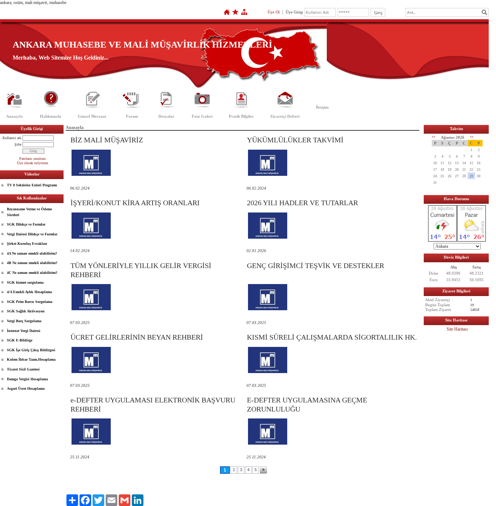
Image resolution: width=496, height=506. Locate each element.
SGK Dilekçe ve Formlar (26, 224)
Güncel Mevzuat (92, 116)
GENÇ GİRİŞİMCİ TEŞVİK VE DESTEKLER (315, 266)
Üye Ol (274, 12)
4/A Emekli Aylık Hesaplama (29, 292)
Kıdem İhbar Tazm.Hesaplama (31, 359)
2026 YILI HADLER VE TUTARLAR (302, 203)
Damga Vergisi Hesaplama (27, 379)
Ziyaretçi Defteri (285, 116)
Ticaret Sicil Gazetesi (23, 369)
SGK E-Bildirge (19, 340)
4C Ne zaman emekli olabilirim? (32, 273)
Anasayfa (14, 116)
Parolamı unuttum (32, 159)
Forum (132, 116)
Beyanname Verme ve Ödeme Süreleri (29, 212)
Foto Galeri (202, 116)
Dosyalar (166, 116)
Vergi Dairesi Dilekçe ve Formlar (32, 234)
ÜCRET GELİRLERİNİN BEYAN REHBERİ (136, 337)
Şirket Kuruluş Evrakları (27, 244)
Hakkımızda (50, 116)
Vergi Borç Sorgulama (24, 321)
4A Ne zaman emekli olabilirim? (32, 253)
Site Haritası (457, 329)
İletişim (322, 107)
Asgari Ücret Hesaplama (26, 388)
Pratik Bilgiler (241, 116)
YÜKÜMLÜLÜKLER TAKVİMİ (295, 140)
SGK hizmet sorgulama (25, 282)
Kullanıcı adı (12, 138)
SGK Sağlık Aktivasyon (26, 311)
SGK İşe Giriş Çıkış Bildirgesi (31, 350)
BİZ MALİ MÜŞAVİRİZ (106, 140)
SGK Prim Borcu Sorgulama (29, 302)
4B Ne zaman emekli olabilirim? (32, 263)
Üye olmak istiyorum (32, 163)
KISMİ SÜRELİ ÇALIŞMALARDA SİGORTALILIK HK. (332, 337)
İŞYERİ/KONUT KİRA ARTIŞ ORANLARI (135, 203)
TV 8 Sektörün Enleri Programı (32, 185)
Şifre (18, 144)
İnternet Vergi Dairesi (23, 331)
